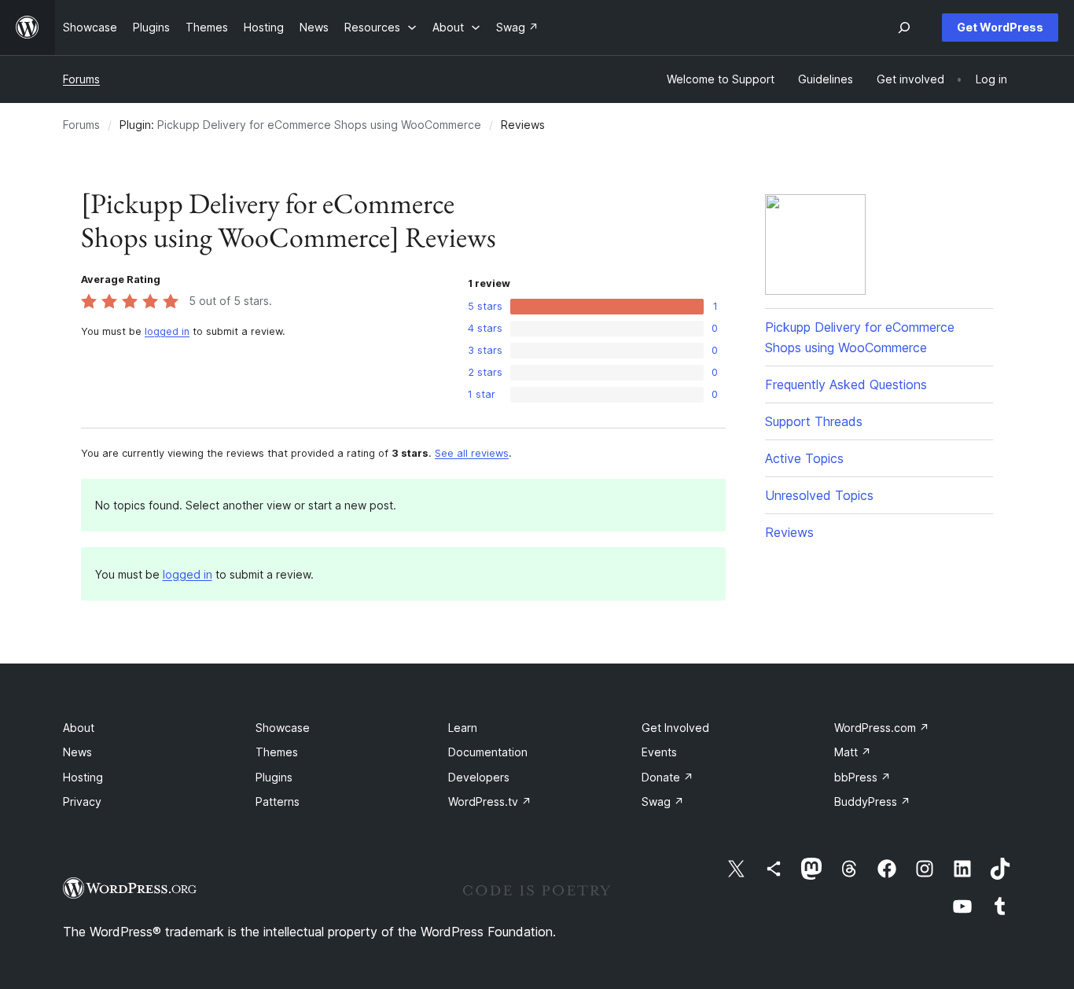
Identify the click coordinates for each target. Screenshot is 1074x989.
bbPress (862, 777)
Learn (462, 727)
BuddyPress (872, 801)
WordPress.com (881, 727)
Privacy (82, 801)
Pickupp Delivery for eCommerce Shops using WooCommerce (319, 124)
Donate (667, 777)
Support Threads (814, 421)
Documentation (488, 752)
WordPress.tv (489, 801)
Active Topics (804, 458)
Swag (663, 801)
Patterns (278, 801)
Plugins (274, 777)
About (78, 727)
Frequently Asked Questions (846, 384)
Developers (478, 777)
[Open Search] (904, 27)
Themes (277, 752)
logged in (167, 331)
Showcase (283, 727)
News (77, 752)
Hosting (83, 777)
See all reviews (472, 453)
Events (659, 752)
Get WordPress (1000, 27)
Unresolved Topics (819, 495)
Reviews (789, 532)
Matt (852, 752)
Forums (81, 79)
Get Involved (675, 727)
